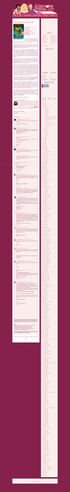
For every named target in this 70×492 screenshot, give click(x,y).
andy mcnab (44, 158)
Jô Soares (44, 314)
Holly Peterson (45, 290)
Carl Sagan (44, 189)
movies (43, 379)
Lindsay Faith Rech (45, 351)
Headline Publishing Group (46, 286)
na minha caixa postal (45, 382)
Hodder (43, 289)
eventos (43, 272)
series (43, 438)
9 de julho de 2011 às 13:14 (25, 162)
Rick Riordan (27, 28)
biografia (44, 179)
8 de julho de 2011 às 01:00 (26, 119)
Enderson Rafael (45, 266)
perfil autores (44, 403)
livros (43, 355)
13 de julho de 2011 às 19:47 (29, 239)
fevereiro (46, 134)
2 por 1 (44, 43)
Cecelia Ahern (44, 199)
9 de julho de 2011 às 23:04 (24, 188)
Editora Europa (45, 234)
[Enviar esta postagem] (27, 100)
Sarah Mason (44, 434)
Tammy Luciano (44, 454)
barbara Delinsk (45, 169)
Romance (44, 424)
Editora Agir (44, 227)
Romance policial (45, 427)
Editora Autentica (45, 228)
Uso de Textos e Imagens (46, 468)
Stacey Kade (44, 448)
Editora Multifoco (45, 248)
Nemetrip (17, 212)
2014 (44, 101)
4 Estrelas (44, 148)
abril (45, 131)
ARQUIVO (49, 98)
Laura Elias (44, 337)
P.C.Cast (43, 396)
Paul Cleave (44, 399)
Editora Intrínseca (25, 108)
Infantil (43, 300)
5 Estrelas (19, 108)
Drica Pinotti (44, 224)
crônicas (44, 210)
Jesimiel (17, 155)
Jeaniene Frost (44, 306)
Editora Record (45, 258)
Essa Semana (44, 269)
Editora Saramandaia (45, 261)
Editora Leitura (45, 245)
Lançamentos (53, 36)
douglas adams (45, 221)
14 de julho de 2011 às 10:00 (24, 248)
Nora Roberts (44, 389)
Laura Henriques (45, 338)
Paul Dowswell (45, 400)
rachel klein (44, 416)
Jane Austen (44, 303)
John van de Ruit (45, 320)
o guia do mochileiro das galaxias (48, 392)
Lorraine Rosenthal (45, 358)
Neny (17, 148)
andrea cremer (45, 155)
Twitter (43, 28)
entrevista (44, 268)
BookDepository (27, 34)
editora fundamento (45, 235)
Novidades (53, 37)
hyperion (44, 296)
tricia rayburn (44, 464)
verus (43, 471)
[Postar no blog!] (14, 112)
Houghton (44, 292)
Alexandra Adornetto (46, 151)
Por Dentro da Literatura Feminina (48, 407)
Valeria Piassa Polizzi (45, 469)
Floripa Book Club (49, 93)
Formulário (30, 327)
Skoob (55, 28)
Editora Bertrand (45, 230)
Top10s (43, 462)
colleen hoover (45, 207)
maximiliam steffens (45, 372)
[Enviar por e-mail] (13, 112)
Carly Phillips (44, 190)
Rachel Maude (44, 417)
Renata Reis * (18, 281)
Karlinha (17, 128)
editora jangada (45, 241)
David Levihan (44, 211)
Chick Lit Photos (54, 38)
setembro (45, 112)
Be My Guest (53, 39)
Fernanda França (45, 276)
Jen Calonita (44, 307)
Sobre (20, 15)
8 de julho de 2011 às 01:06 (23, 128)
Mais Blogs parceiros (49, 88)
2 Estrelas (44, 144)
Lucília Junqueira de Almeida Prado (48, 362)
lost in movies (44, 361)
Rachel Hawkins (45, 414)
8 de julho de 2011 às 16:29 (23, 155)
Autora (49, 22)
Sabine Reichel (44, 430)
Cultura (32, 33)
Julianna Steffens (18, 100)
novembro (46, 109)
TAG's (54, 98)
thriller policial (45, 461)
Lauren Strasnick (45, 344)
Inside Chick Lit (45, 36)
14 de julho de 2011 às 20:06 (29, 261)
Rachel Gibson (44, 413)
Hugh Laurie (44, 293)
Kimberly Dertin (45, 331)
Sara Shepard (44, 431)
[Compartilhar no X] (15, 112)
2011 (44, 106)
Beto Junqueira (45, 176)
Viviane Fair (44, 472)
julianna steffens (45, 321)
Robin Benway (44, 423)
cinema (43, 204)
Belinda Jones (44, 173)
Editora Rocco (44, 259)
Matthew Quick (44, 369)
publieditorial (44, 410)
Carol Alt (44, 193)
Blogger (39, 481)
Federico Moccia (45, 275)
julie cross (44, 323)
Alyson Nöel (44, 152)
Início (15, 15)
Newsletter (50, 28)
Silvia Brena (44, 444)
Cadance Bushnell (45, 186)
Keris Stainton (44, 330)
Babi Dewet (44, 166)
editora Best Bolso (45, 231)
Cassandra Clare (45, 197)
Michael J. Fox (44, 378)
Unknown (18, 227)
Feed (48, 28)
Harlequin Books (45, 283)
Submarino (26, 33)
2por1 (43, 145)
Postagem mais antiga (33, 336)
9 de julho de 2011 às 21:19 (23, 174)
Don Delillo (44, 220)
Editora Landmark (45, 244)
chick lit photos (45, 203)
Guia (43, 282)
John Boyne (44, 317)
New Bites (44, 385)
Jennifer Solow (45, 310)
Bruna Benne (44, 183)
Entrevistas (46, 15)
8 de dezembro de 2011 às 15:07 (26, 281)
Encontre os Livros (37, 15)
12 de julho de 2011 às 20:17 (24, 227)
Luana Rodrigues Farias (20, 239)
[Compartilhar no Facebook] (16, 112)
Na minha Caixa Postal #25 (48, 124)
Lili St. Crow (44, 348)
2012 (44, 104)
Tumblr (53, 28)
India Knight (44, 299)
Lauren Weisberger (45, 345)
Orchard (44, 393)
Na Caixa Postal (45, 38)
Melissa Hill (44, 375)
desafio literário (45, 214)
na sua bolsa (44, 383)
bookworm (44, 182)
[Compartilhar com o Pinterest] (17, 112)
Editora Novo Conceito (46, 252)
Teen (34, 108)
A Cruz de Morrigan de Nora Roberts (50, 117)
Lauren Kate (44, 341)
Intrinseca (28, 29)
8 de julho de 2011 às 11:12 (22, 148)
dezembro (45, 107)
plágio (43, 406)
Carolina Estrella (45, 196)
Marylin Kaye (44, 368)
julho (45, 115)
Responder (18, 145)
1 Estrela (44, 142)
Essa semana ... (45, 39)
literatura (44, 352)
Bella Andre (44, 175)
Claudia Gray (44, 206)
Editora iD (44, 237)
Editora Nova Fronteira (46, 251)
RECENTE (44, 98)
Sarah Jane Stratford (46, 433)
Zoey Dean (44, 475)
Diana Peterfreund (45, 217)
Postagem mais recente (18, 336)
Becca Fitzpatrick (45, 172)
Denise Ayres (18, 162)
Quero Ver (53, 43)
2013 (44, 103)
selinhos (43, 437)
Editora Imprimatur (45, 238)
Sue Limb (43, 451)
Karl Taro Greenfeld (45, 327)
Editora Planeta (45, 255)
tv (42, 465)
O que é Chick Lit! (27, 15)
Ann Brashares (45, 162)
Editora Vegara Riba (45, 262)
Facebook (46, 28)
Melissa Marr (44, 376)
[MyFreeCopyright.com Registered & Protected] (45, 80)
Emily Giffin (44, 265)
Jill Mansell (44, 313)
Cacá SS (17, 174)
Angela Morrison (45, 159)
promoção (44, 409)
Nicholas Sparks (45, 386)
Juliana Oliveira (18, 119)
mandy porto (44, 365)
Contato (52, 15)
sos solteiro (44, 447)
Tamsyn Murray (45, 455)
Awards (43, 165)
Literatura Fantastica (46, 354)
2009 (44, 139)
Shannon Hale (44, 440)
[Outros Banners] (53, 80)
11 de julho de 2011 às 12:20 (24, 212)
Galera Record (45, 279)
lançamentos (44, 334)
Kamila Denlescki (45, 324)
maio (45, 129)
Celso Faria (44, 200)
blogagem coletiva (45, 180)
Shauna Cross (44, 441)
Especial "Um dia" (47, 121)
